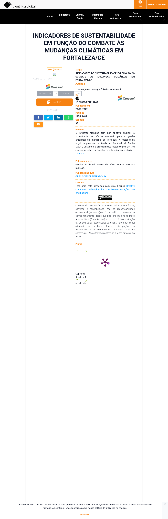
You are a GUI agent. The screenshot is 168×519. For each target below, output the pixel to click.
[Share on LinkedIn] (58, 117)
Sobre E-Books (80, 16)
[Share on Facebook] (38, 117)
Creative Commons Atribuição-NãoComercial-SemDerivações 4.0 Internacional (105, 189)
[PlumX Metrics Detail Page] (105, 262)
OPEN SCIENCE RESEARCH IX (90, 176)
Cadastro (161, 4)
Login (151, 4)
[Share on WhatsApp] (68, 117)
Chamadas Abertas (97, 16)
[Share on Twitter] (48, 117)
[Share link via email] (38, 124)
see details (80, 283)
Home (50, 16)
